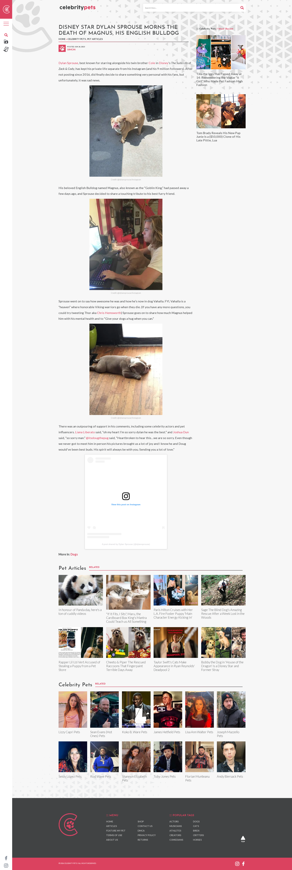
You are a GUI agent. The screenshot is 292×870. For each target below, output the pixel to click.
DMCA (141, 830)
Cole (152, 63)
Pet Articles (95, 39)
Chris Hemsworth (109, 313)
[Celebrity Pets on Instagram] (6, 865)
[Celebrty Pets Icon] (6, 9)
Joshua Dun (181, 432)
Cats (196, 826)
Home (62, 39)
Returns (143, 839)
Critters (198, 835)
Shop (141, 821)
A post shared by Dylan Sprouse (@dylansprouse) (126, 544)
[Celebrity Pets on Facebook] (6, 857)
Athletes (175, 830)
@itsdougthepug (97, 438)
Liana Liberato (85, 432)
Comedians (176, 839)
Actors (174, 821)
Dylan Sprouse (68, 63)
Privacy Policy (147, 835)
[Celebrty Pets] (78, 6)
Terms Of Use (114, 835)
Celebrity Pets (77, 39)
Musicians (175, 826)
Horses (197, 839)
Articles (111, 826)
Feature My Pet (115, 830)
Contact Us (145, 826)
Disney (163, 63)
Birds (196, 830)
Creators (175, 835)
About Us (112, 839)
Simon (71, 49)
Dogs (74, 554)
